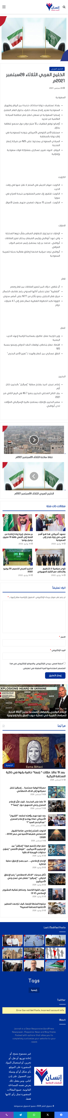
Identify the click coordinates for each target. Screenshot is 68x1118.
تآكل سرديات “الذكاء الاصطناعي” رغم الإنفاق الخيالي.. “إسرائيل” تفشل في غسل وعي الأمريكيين (25, 878)
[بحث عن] (64, 8)
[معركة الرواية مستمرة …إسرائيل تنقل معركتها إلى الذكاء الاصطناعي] (56, 792)
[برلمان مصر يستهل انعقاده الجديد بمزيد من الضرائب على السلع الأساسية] (55, 940)
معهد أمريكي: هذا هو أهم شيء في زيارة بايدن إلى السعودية (51, 537)
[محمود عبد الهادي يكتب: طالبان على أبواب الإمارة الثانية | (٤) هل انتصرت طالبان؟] (34, 965)
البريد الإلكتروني (57, 650)
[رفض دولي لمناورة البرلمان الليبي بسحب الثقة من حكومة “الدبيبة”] (55, 965)
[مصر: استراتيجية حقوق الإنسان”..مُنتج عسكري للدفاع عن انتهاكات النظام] (34, 953)
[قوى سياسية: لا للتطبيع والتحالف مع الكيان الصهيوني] (50, 557)
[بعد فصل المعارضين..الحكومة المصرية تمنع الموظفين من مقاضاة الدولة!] (55, 953)
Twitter (61, 1000)
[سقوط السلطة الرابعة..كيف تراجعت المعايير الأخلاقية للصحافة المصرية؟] (56, 908)
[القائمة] (4, 8)
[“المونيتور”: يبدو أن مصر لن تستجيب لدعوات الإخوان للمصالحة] (12, 965)
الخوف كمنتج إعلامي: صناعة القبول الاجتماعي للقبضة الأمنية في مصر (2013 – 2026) (25, 834)
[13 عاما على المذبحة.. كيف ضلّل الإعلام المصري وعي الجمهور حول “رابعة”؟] (56, 806)
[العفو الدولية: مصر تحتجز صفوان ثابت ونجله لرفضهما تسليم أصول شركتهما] (12, 940)
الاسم (62, 637)
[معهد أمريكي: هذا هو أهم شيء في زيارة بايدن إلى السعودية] (50, 522)
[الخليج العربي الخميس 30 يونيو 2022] (18, 557)
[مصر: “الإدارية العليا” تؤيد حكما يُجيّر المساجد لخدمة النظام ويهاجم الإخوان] (12, 953)
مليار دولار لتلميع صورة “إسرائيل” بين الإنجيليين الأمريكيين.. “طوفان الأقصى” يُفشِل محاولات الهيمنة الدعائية (24, 849)
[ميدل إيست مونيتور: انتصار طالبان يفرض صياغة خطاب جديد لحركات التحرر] (34, 940)
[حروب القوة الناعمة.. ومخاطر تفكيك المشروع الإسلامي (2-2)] (56, 894)
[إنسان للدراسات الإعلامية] (53, 7)
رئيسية (34, 990)
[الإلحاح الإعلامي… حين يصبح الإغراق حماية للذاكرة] (56, 865)
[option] (34, 701)
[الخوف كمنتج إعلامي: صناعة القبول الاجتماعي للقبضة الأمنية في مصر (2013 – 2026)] (56, 835)
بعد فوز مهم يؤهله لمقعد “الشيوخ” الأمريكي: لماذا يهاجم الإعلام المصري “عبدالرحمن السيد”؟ (27, 819)
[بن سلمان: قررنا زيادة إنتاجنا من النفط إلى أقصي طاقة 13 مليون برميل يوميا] (18, 522)
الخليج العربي (57, 69)
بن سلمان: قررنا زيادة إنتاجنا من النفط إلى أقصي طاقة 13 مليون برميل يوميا (18, 537)
